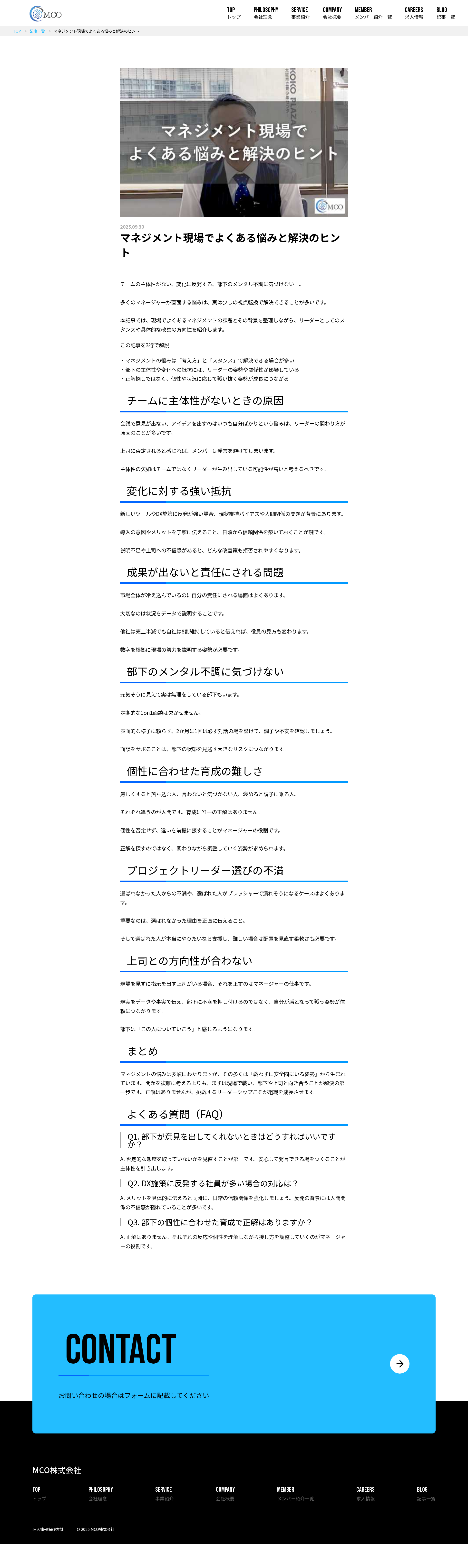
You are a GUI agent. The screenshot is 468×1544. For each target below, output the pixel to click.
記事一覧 (37, 31)
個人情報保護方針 (48, 1529)
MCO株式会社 (56, 1469)
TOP (17, 31)
